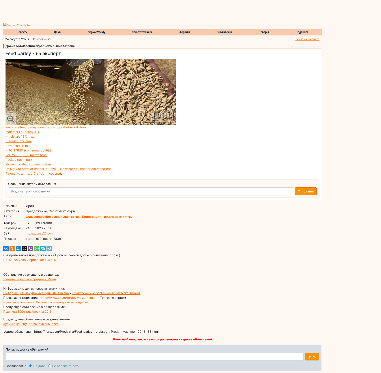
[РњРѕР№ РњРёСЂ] (18, 248)
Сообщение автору (119, 216)
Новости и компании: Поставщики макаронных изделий (45, 302)
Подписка (302, 32)
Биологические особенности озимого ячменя (106, 293)
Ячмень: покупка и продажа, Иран (29, 279)
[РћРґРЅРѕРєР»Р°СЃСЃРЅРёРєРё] (12, 248)
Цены (57, 32)
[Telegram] (49, 248)
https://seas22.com (40, 233)
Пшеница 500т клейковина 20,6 (27, 311)
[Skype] (43, 248)
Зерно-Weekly (96, 32)
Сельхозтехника (142, 32)
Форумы (184, 32)
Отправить (306, 191)
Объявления (225, 32)
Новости (22, 32)
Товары (264, 32)
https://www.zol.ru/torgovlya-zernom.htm (69, 297)
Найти (312, 357)
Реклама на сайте (307, 39)
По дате (39, 366)
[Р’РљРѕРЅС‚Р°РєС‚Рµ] (6, 248)
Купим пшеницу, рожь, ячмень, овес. (31, 324)
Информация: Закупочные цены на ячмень (36, 293)
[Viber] (30, 248)
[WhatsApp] (36, 248)
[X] (24, 248)
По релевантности (65, 366)
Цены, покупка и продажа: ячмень (29, 260)
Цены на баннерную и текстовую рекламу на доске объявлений (162, 339)
